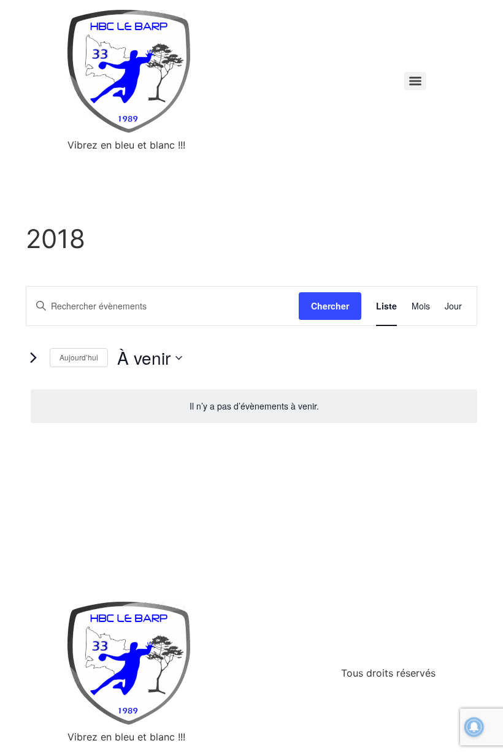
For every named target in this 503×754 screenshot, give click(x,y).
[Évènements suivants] (33, 358)
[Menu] (415, 81)
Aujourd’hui (79, 357)
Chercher (330, 306)
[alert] (254, 406)
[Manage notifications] (474, 727)
